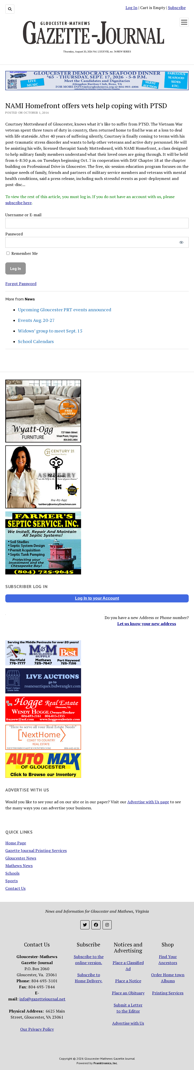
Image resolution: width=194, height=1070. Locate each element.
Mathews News (19, 865)
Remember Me (24, 253)
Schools (12, 873)
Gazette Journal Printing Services (36, 850)
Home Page (15, 843)
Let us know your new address (146, 623)
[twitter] (84, 924)
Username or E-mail (23, 215)
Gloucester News (20, 858)
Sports (11, 880)
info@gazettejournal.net (42, 999)
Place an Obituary (128, 993)
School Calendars (36, 341)
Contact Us (15, 888)
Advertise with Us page (148, 802)
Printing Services (167, 993)
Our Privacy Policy (37, 1029)
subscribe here (18, 202)
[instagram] (107, 924)
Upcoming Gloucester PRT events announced (64, 310)
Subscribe (177, 7)
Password (14, 234)
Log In (131, 7)
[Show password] (181, 242)
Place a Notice (128, 981)
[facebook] (96, 924)
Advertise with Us (128, 1023)
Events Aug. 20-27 (36, 320)
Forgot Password (20, 283)
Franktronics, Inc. (105, 1063)
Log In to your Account (97, 598)
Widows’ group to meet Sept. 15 (50, 331)
